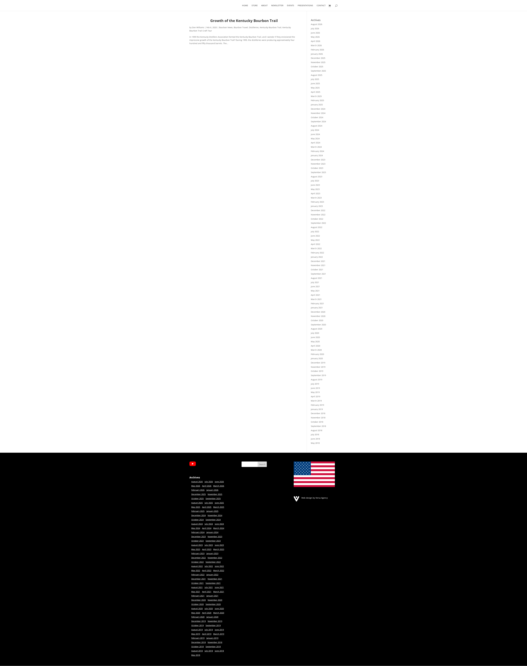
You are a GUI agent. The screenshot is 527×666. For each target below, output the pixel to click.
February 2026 (317, 49)
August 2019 (316, 379)
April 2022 (315, 244)
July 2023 (315, 180)
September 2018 (318, 426)
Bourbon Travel (241, 27)
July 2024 (315, 130)
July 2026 (315, 28)
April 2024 (315, 142)
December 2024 (318, 109)
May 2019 (315, 392)
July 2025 (315, 79)
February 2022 (317, 252)
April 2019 (315, 396)
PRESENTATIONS (305, 6)
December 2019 (318, 362)
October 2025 (317, 66)
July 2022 (315, 231)
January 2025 (317, 104)
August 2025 (316, 75)
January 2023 (317, 206)
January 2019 (317, 409)
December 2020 (318, 312)
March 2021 (316, 299)
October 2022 (317, 219)
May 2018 (315, 443)
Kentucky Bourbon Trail (270, 27)
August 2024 (316, 125)
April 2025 (315, 92)
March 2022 (316, 248)
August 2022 (316, 227)
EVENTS (290, 6)
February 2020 (317, 354)
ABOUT (264, 6)
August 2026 (316, 24)
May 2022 (315, 240)
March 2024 (316, 147)
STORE (255, 6)
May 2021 (315, 290)
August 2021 (316, 278)
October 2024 (317, 117)
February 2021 (317, 303)
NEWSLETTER (277, 6)
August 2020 (316, 328)
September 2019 (318, 375)
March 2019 (316, 400)
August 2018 (316, 430)
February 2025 (317, 100)
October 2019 (317, 371)
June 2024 (315, 134)
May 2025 (315, 87)
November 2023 (318, 163)
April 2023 (315, 193)
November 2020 (318, 316)
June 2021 (315, 286)
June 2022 (315, 235)
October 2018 (317, 422)
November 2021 (318, 265)
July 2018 (315, 434)
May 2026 (315, 37)
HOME (245, 6)
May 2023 (315, 189)
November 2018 (318, 417)
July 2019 (315, 384)
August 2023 (316, 176)
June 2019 (315, 388)
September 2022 (318, 223)
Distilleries (254, 27)
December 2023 (318, 159)
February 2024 (317, 151)
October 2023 (317, 168)
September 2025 (318, 70)
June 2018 (315, 438)
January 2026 (317, 54)
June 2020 (315, 337)
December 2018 (318, 413)
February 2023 (317, 202)
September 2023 (318, 172)
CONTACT (321, 6)
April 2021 (315, 295)
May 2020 (315, 341)
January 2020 (317, 358)
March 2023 (316, 197)
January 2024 (317, 155)
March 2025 (316, 96)
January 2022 (317, 257)
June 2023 (315, 185)
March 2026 (316, 45)
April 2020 (315, 345)
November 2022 (318, 214)
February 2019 (317, 405)
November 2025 (318, 62)
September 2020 (318, 324)
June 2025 (315, 83)
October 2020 (317, 320)
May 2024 (315, 138)
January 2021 (317, 307)
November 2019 (318, 367)
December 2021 (318, 261)
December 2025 (318, 58)
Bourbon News (226, 27)
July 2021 (315, 282)
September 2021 (318, 273)
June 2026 (315, 32)
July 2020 (315, 333)
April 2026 (315, 41)
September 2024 (318, 121)
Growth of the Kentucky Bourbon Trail (244, 20)
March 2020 (316, 350)
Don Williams (198, 27)
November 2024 (318, 113)
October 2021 (317, 269)
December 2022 (318, 210)
